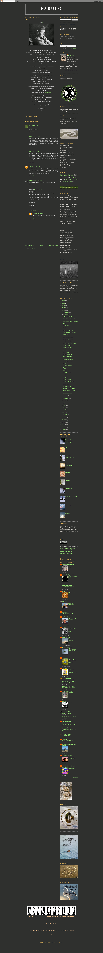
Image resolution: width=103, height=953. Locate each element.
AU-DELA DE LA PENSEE (69, 332)
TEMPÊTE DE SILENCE (69, 388)
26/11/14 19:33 (37, 166)
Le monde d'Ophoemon (68, 575)
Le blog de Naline (66, 734)
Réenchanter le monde (68, 686)
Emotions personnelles (68, 564)
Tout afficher (75, 777)
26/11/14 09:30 (36, 136)
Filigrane (64, 627)
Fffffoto (64, 701)
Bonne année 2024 (67, 713)
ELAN (64, 363)
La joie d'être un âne (67, 691)
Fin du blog (64, 718)
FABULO (51, 8)
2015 (63, 308)
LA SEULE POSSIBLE (68, 330)
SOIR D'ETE (68, 505)
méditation (48, 92)
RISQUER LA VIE (67, 348)
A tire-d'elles (65, 658)
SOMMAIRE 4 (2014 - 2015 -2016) (71, 758)
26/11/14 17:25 (35, 151)
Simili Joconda (71, 768)
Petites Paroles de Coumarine (67, 722)
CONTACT (66, 335)
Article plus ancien (53, 245)
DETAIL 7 (67, 447)
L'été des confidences (71, 603)
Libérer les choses (70, 693)
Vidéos (63, 177)
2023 (63, 303)
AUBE (64, 370)
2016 (63, 305)
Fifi (29, 126)
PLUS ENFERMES (67, 372)
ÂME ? (64, 368)
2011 (63, 424)
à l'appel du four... (72, 592)
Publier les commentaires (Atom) (40, 249)
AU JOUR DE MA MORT (69, 391)
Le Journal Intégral (67, 755)
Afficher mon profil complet (68, 70)
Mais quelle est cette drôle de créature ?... (72, 650)
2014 (63, 310)
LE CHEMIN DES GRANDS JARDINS (69, 744)
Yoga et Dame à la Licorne (68, 687)
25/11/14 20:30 (35, 126)
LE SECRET (66, 350)
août (64, 400)
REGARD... (67, 472)
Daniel (30, 136)
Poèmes (75, 177)
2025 (63, 301)
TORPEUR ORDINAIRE (69, 319)
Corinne (31, 166)
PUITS (64, 323)
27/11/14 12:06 (38, 180)
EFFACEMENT (66, 325)
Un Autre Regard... (66, 678)
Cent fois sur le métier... (72, 566)
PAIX (26, 20)
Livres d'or (64, 668)
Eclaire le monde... (70, 639)
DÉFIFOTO (65, 612)
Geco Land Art (66, 728)
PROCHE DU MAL (67, 316)
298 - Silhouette (72, 703)
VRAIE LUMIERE (67, 379)
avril (64, 410)
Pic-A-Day (64, 739)
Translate (73, 48)
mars (64, 412)
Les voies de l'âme (67, 585)
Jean (30, 151)
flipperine (31, 180)
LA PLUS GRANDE (68, 337)
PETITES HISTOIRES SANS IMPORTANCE (69, 766)
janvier (65, 417)
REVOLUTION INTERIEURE (70, 343)
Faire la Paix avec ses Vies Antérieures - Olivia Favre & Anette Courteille (68, 681)
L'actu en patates (66, 712)
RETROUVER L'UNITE (68, 359)
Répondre (31, 132)
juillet (65, 403)
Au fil (63, 591)
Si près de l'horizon (67, 617)
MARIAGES (67, 513)
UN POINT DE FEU (68, 366)
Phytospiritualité (66, 637)
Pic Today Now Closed (67, 740)
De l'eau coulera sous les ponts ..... (68, 587)
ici (42, 22)
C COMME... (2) (68, 480)
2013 (63, 420)
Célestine (64, 602)
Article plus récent (29, 245)
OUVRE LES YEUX (67, 361)
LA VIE (64, 375)
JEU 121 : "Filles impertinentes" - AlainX (72, 630)
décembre (66, 312)
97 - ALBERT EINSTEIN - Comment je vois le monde (72, 672)
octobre (65, 396)
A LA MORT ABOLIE (68, 386)
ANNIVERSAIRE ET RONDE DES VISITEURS (69, 441)
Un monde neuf (66, 735)
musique (68, 179)
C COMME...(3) (68, 488)
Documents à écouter (67, 181)
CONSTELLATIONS (68, 384)
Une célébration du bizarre (72, 619)
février (65, 414)
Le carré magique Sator (72, 576)
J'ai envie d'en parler (67, 648)
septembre (66, 398)
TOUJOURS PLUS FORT (71, 497)
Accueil (41, 245)
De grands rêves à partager (69, 716)
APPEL (65, 377)
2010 (63, 427)
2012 (63, 422)
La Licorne (71, 55)
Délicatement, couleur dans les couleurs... (72, 661)
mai (64, 407)
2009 (63, 429)
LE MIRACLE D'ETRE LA (69, 381)
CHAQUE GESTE (67, 357)
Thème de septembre (67, 613)
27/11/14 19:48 (38, 189)
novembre (66, 314)
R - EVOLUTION (67, 345)
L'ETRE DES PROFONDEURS (70, 321)
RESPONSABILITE (68, 354)
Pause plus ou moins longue (69, 724)
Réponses (33, 210)
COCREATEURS (67, 352)
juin (64, 405)
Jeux (77, 179)
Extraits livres (66, 175)
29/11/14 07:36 (41, 213)
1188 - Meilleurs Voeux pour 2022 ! (69, 730)
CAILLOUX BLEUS (67, 393)
